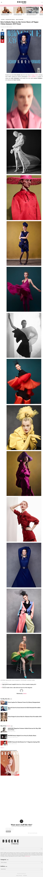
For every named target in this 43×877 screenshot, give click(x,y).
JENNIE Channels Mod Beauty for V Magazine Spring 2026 (24, 742)
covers (3, 680)
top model (24, 680)
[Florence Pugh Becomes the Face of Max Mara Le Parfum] (6, 10)
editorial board (27, 856)
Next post (2, 747)
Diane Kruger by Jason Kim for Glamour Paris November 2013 (25, 716)
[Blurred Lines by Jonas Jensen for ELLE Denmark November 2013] (4, 708)
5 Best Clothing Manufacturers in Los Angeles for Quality (32, 14)
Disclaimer (25, 875)
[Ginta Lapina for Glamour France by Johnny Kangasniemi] (4, 703)
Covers (8, 725)
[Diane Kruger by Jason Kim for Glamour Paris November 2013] (4, 716)
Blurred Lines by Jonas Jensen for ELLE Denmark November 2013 (24, 708)
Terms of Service (19, 875)
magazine (8, 680)
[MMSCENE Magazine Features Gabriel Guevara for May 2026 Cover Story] (4, 730)
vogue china (31, 680)
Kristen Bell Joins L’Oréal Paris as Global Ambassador (19, 14)
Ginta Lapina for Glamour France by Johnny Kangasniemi (24, 702)
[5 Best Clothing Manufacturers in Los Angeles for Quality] (32, 10)
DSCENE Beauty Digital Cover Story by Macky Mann (22, 735)
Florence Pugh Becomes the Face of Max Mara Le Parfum (6, 14)
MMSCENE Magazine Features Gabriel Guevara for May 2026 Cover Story (24, 729)
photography (16, 680)
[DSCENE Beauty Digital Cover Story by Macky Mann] (4, 736)
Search (41, 849)
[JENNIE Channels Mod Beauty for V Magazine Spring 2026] (4, 743)
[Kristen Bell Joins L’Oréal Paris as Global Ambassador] (19, 10)
